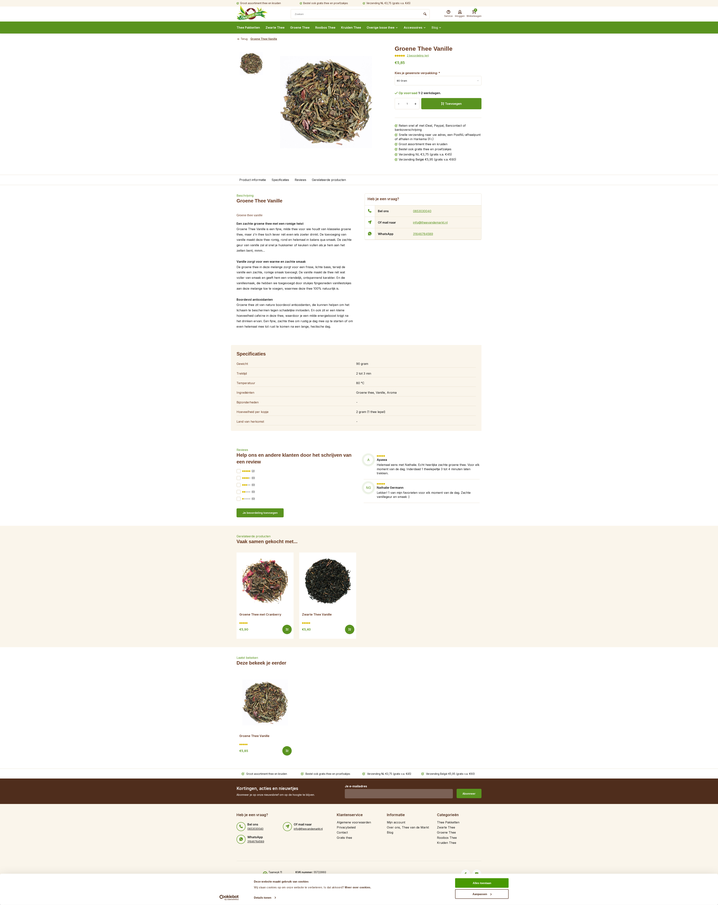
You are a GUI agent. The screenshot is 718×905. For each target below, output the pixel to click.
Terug (244, 38)
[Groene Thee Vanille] (265, 702)
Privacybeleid (346, 827)
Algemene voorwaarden (354, 822)
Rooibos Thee (325, 27)
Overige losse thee (381, 27)
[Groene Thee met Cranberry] (265, 581)
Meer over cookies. (358, 887)
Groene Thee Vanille (263, 38)
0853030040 (422, 211)
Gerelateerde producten (329, 180)
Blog (435, 27)
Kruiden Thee (351, 27)
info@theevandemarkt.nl (430, 222)
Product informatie (252, 180)
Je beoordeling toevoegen (260, 512)
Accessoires (413, 27)
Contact (342, 832)
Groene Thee (300, 27)
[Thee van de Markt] (259, 14)
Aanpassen (479, 893)
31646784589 (423, 234)
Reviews (300, 180)
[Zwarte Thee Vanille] (327, 581)
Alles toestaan (482, 883)
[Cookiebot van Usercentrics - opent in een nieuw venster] (229, 898)
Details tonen (262, 897)
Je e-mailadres (356, 786)
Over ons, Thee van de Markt (408, 827)
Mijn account (396, 822)
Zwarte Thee (275, 27)
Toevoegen (453, 104)
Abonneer (469, 793)
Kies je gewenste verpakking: (417, 73)
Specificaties (280, 180)
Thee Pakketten (248, 27)
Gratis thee (344, 838)
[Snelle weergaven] (287, 629)
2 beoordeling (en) (418, 55)
